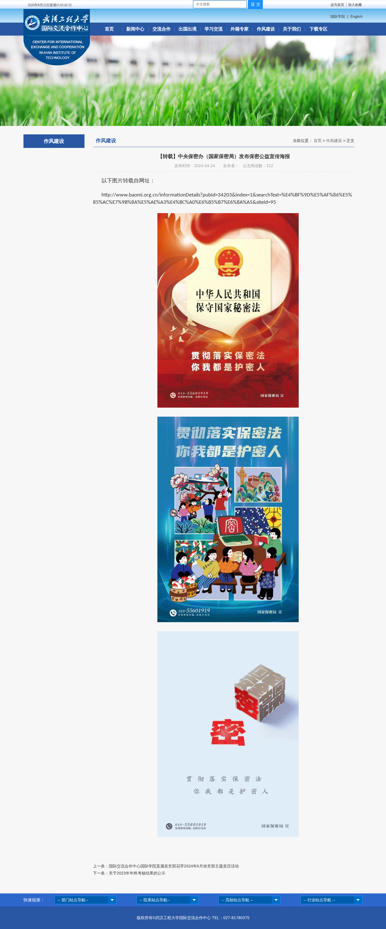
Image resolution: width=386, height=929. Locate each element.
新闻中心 (135, 29)
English (356, 16)
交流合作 (162, 29)
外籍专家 (240, 29)
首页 (109, 29)
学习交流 (214, 29)
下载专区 (318, 29)
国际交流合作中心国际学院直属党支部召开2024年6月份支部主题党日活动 (174, 866)
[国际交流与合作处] (56, 64)
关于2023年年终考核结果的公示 (137, 873)
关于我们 (292, 29)
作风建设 (266, 29)
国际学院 (337, 16)
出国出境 (188, 29)
